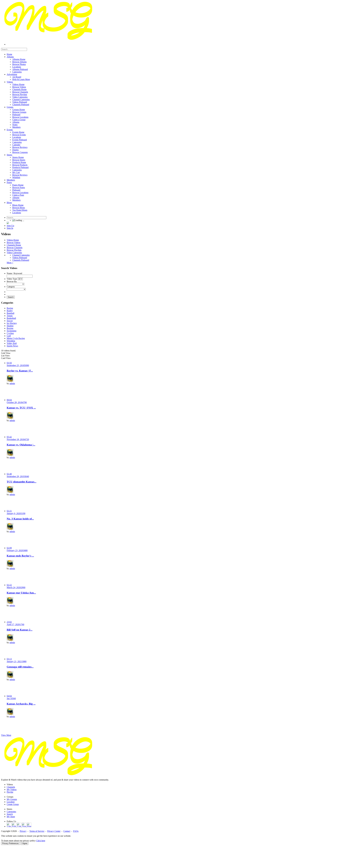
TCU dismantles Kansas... (21, 481)
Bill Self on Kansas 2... (19, 629)
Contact (66, 831)
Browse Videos (13, 242)
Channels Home (14, 245)
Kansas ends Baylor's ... (20, 555)
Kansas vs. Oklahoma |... (21, 444)
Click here (40, 840)
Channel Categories (21, 255)
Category (11, 286)
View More (6, 735)
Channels (11, 787)
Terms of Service (36, 831)
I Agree (24, 843)
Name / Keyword (14, 273)
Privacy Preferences (10, 843)
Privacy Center (53, 831)
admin (12, 383)
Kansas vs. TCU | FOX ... (21, 407)
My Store (11, 816)
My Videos (12, 789)
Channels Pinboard (20, 260)
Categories (11, 811)
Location (11, 802)
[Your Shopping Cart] (8, 223)
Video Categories (14, 252)
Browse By (12, 281)
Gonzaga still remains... (20, 666)
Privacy (23, 831)
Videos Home (13, 240)
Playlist (10, 792)
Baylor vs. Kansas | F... (20, 370)
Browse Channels (14, 247)
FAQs (75, 831)
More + (10, 262)
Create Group (13, 804)
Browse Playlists (14, 250)
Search (11, 297)
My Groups (12, 799)
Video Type (12, 279)
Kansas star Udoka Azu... (21, 592)
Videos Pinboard (19, 257)
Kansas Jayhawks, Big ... (21, 703)
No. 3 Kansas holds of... (20, 518)
